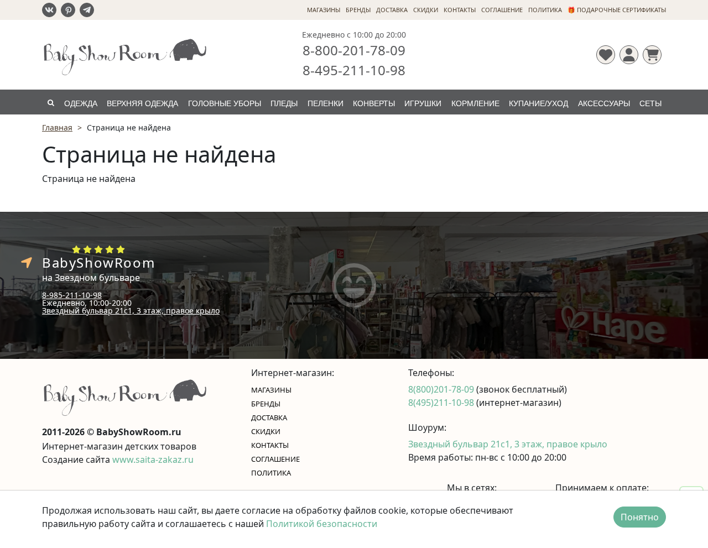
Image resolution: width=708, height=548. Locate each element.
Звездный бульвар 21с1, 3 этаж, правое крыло (131, 310)
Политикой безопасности (321, 524)
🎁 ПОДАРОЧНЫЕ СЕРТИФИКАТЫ (617, 10)
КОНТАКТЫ (460, 10)
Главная (57, 127)
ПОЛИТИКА (545, 10)
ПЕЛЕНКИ (325, 103)
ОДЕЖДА (80, 103)
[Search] (50, 102)
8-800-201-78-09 (354, 50)
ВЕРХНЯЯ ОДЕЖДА (142, 103)
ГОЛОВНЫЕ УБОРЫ (224, 103)
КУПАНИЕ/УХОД (538, 103)
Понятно (640, 517)
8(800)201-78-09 (442, 389)
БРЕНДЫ (358, 10)
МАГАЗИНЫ (323, 10)
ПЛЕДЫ (284, 103)
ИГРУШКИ (422, 103)
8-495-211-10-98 (354, 70)
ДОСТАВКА (392, 10)
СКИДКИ (425, 10)
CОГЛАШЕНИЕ (502, 10)
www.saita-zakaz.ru (153, 459)
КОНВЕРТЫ (374, 103)
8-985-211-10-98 (72, 295)
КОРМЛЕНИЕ (475, 103)
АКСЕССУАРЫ (604, 103)
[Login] (629, 54)
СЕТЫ (650, 103)
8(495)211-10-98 (442, 402)
